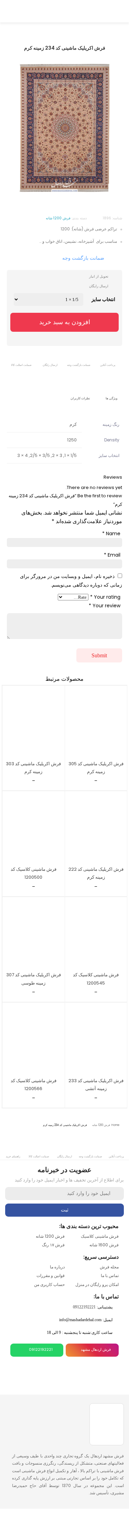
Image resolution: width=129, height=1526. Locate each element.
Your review (104, 605)
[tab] (111, 393)
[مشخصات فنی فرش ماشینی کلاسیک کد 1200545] (96, 933)
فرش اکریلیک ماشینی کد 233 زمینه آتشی (95, 1084)
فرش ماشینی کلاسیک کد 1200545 (96, 978)
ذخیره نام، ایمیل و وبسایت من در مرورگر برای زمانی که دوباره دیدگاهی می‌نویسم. (71, 580)
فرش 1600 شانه (104, 1245)
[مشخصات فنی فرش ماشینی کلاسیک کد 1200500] (33, 827)
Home (115, 1125)
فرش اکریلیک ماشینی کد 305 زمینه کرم (95, 767)
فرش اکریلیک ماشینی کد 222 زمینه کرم (95, 873)
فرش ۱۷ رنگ (53, 1245)
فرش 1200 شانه (101, 1125)
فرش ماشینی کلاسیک (100, 1236)
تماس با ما (110, 1275)
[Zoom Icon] (115, 191)
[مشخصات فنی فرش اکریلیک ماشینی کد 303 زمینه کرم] (33, 721)
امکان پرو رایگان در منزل (97, 1284)
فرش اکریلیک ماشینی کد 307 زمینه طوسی (33, 978)
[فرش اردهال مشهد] (64, 10)
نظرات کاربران (80, 398)
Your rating (105, 597)
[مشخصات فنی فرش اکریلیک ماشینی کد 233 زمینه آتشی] (96, 1038)
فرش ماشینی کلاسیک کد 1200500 (33, 873)
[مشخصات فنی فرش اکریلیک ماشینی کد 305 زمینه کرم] (96, 721)
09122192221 (84, 1307)
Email (112, 554)
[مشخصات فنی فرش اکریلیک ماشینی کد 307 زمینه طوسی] (33, 933)
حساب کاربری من (49, 1284)
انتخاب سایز (103, 299)
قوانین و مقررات (50, 1275)
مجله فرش (109, 1267)
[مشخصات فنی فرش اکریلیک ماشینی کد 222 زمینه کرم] (96, 827)
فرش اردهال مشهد (96, 1349)
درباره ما (57, 1267)
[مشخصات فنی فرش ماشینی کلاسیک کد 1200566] (33, 1038)
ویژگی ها (111, 398)
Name (111, 533)
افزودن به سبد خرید (64, 322)
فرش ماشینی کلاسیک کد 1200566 (33, 1084)
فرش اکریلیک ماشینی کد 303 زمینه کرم (33, 767)
